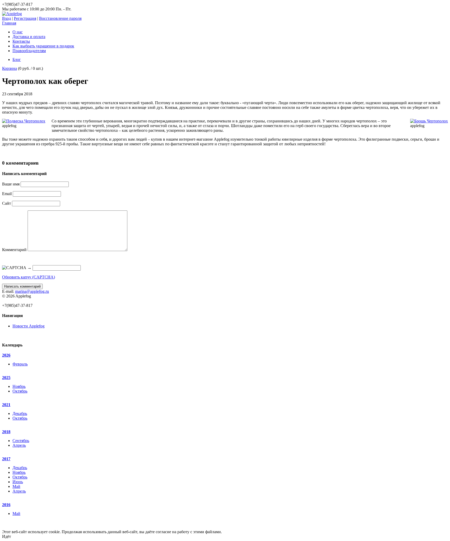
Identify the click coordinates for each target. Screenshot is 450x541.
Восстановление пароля (60, 18)
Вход (6, 18)
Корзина (9, 68)
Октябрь (19, 391)
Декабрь (19, 413)
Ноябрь (19, 386)
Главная (9, 23)
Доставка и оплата (28, 36)
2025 (6, 377)
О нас (17, 32)
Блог (16, 59)
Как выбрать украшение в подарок (43, 46)
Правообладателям (29, 50)
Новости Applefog (28, 326)
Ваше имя (11, 184)
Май (16, 486)
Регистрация (25, 18)
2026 (6, 355)
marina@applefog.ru (32, 291)
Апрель (19, 445)
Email (7, 193)
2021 (6, 404)
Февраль (20, 364)
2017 (6, 459)
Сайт (6, 203)
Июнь (17, 482)
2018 (6, 432)
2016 (6, 504)
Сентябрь (20, 440)
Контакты (21, 41)
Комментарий (14, 249)
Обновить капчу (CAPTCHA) (28, 277)
